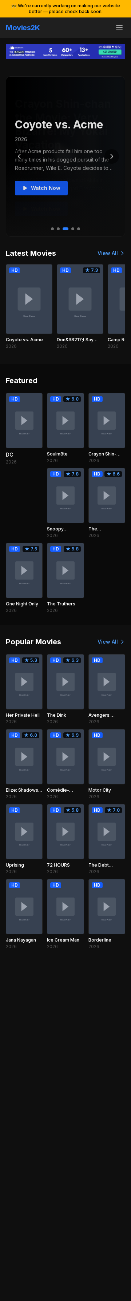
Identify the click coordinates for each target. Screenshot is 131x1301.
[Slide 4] (72, 228)
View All (108, 253)
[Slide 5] (78, 228)
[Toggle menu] (119, 27)
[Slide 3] (65, 228)
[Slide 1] (52, 228)
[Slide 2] (58, 228)
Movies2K (23, 27)
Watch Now (45, 188)
